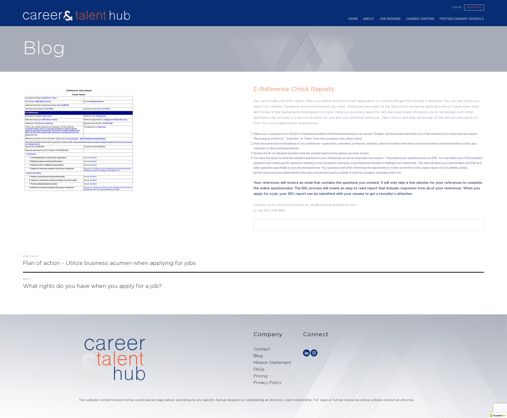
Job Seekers (390, 18)
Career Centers (420, 18)
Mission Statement (272, 363)
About (368, 18)
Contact (262, 349)
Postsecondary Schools (461, 18)
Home (353, 18)
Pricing (261, 376)
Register (474, 7)
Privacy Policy (267, 383)
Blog (258, 356)
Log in (456, 7)
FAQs (259, 369)
